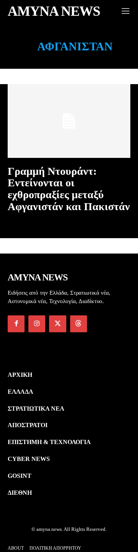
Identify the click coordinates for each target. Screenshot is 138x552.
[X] (57, 323)
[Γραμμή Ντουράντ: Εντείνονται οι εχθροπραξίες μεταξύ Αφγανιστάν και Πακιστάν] (69, 121)
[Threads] (78, 323)
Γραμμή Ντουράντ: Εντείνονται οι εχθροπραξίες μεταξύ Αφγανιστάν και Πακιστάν (69, 188)
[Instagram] (36, 323)
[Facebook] (16, 323)
